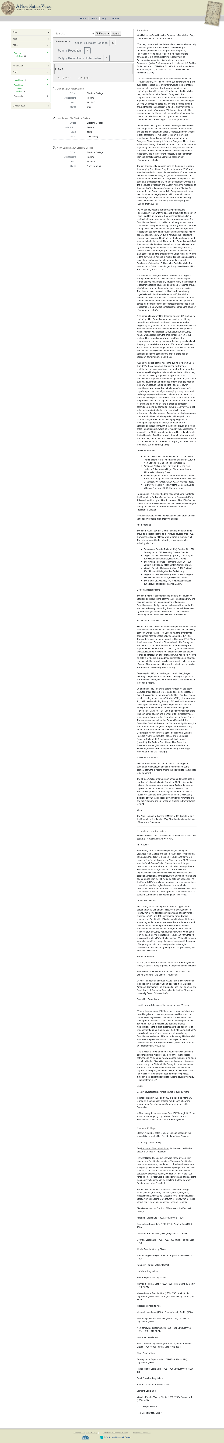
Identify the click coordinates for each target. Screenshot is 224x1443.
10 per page (83, 77)
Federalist (18, 96)
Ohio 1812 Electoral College (70, 89)
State (15, 32)
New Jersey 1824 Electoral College (73, 118)
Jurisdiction (18, 65)
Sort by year (63, 77)
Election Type (19, 105)
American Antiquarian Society (85, 1433)
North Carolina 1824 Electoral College (75, 148)
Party (15, 71)
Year (15, 38)
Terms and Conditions (141, 1433)
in (93, 33)
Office (15, 45)
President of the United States (155, 1148)
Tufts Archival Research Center (115, 1433)
